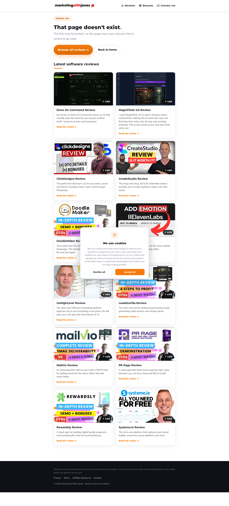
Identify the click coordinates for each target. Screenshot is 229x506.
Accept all (130, 272)
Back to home (107, 49)
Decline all (99, 272)
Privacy (57, 477)
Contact (97, 477)
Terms (67, 477)
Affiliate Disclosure (81, 477)
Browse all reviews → (73, 49)
